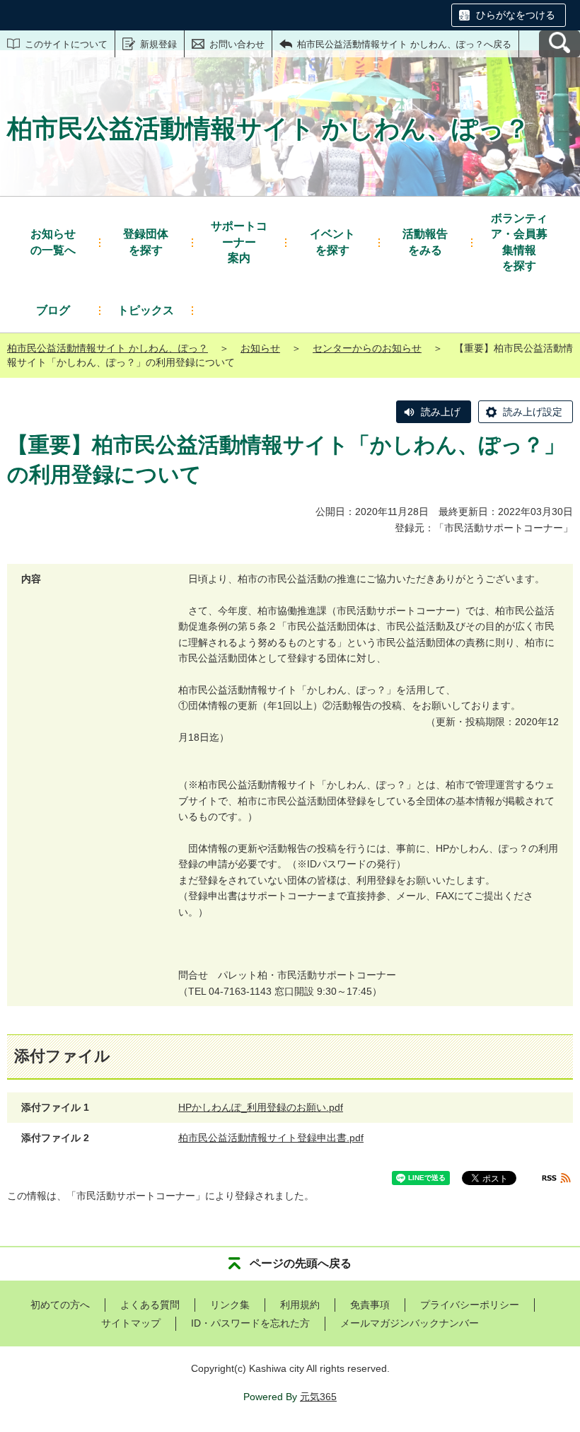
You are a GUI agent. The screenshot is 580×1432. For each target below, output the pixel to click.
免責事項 (370, 1304)
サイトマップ (131, 1323)
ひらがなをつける (515, 15)
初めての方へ (60, 1304)
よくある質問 (150, 1304)
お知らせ (260, 348)
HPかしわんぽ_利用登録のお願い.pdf (260, 1107)
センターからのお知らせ (367, 348)
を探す (145, 241)
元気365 (318, 1396)
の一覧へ (53, 241)
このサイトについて (66, 44)
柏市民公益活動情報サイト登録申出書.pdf (271, 1137)
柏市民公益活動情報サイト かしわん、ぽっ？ (107, 348)
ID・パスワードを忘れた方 (250, 1323)
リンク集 (230, 1304)
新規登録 (158, 44)
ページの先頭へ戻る (301, 1263)
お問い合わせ (237, 44)
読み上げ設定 (532, 411)
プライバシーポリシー (469, 1304)
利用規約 (300, 1304)
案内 (239, 242)
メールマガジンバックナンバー (409, 1323)
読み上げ (440, 411)
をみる (425, 241)
